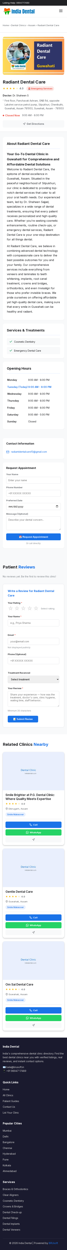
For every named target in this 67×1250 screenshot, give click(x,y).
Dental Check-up (12, 1212)
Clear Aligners (11, 1194)
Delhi (5, 1136)
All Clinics (8, 1095)
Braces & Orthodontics (15, 1189)
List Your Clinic (11, 1112)
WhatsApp (35, 832)
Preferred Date (14, 500)
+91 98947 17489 (16, 1070)
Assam (31, 25)
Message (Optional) (17, 513)
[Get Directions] (33, 839)
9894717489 (22, 2)
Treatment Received (19, 672)
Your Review (15, 688)
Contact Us (9, 1106)
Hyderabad (9, 1153)
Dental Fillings (10, 1217)
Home (6, 25)
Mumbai (7, 1130)
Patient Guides (11, 1101)
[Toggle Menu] (60, 11)
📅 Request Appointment (33, 536)
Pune (6, 1159)
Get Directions (35, 123)
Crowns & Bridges (13, 1206)
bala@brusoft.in (15, 1067)
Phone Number (14, 487)
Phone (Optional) (17, 654)
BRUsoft (53, 1243)
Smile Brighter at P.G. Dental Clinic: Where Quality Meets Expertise (30, 797)
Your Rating (15, 602)
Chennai (7, 1148)
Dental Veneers (11, 1229)
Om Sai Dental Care (19, 984)
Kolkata (7, 1165)
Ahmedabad (9, 1171)
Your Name (12, 474)
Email (12, 635)
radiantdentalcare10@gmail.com (29, 451)
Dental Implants (11, 1223)
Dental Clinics (18, 25)
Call (35, 824)
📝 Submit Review (23, 719)
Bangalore (8, 1142)
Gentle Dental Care (19, 891)
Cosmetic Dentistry (13, 1200)
